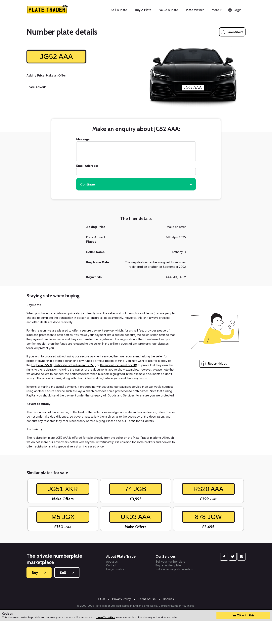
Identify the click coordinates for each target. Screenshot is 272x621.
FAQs (101, 599)
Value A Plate (168, 10)
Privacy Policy (121, 599)
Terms (131, 421)
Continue (136, 184)
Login (238, 10)
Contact (111, 565)
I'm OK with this (243, 615)
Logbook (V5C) (41, 365)
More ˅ (217, 10)
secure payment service (98, 330)
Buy (39, 572)
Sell (67, 572)
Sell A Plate (119, 10)
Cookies (168, 599)
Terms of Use (147, 599)
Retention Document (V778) (118, 365)
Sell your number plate (170, 561)
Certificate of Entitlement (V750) (75, 365)
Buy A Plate (143, 10)
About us (112, 561)
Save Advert (235, 32)
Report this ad (217, 363)
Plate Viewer (195, 10)
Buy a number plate (168, 565)
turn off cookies (105, 617)
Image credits (115, 569)
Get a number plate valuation (174, 569)
